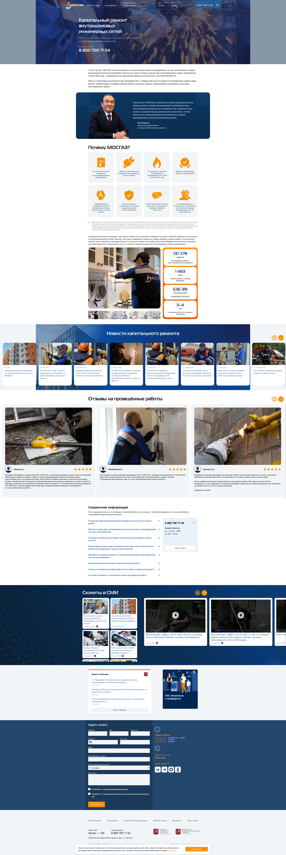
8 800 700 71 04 (204, 5)
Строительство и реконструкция (135, 820)
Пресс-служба (192, 820)
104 (102, 833)
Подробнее (172, 850)
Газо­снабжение (112, 820)
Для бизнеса (177, 820)
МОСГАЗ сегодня (94, 820)
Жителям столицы (160, 820)
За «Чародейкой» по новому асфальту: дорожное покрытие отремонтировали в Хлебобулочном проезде (114, 681)
